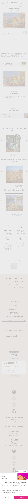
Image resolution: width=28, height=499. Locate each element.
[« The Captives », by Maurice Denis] (14, 266)
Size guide (14, 430)
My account (14, 444)
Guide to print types (14, 428)
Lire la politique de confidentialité (8, 492)
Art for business (14, 421)
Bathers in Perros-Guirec (16, 215)
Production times (14, 432)
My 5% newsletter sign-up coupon (14, 445)
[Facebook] (11, 313)
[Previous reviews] (1, 367)
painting (11, 96)
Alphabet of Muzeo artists (14, 278)
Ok (24, 320)
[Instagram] (13, 313)
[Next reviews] (27, 367)
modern (18, 96)
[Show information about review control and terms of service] (22, 356)
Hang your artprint (14, 435)
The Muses (13, 155)
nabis (9, 97)
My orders (14, 442)
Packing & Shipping (14, 433)
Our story (14, 420)
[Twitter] (17, 313)
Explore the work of (8, 115)
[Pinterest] (15, 313)
